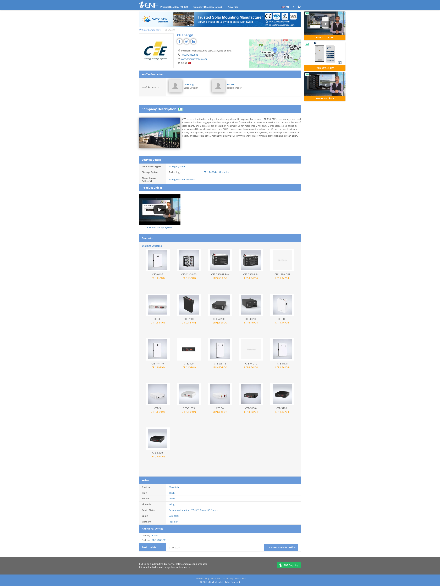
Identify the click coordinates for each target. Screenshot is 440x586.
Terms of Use (201, 578)
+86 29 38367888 (189, 54)
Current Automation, (180, 510)
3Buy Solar (174, 487)
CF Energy (189, 84)
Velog (171, 504)
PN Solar (173, 521)
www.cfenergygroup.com (194, 58)
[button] (285, 7)
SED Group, (201, 510)
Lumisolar (174, 515)
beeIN (172, 498)
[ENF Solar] (148, 4)
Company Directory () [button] (208, 6)
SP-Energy (212, 510)
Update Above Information (281, 547)
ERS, (193, 510)
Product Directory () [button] (174, 6)
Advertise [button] (233, 6)
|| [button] (293, 7)
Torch (172, 492)
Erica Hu (231, 84)
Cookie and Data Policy (221, 578)
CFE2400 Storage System (159, 227)
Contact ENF (239, 578)
